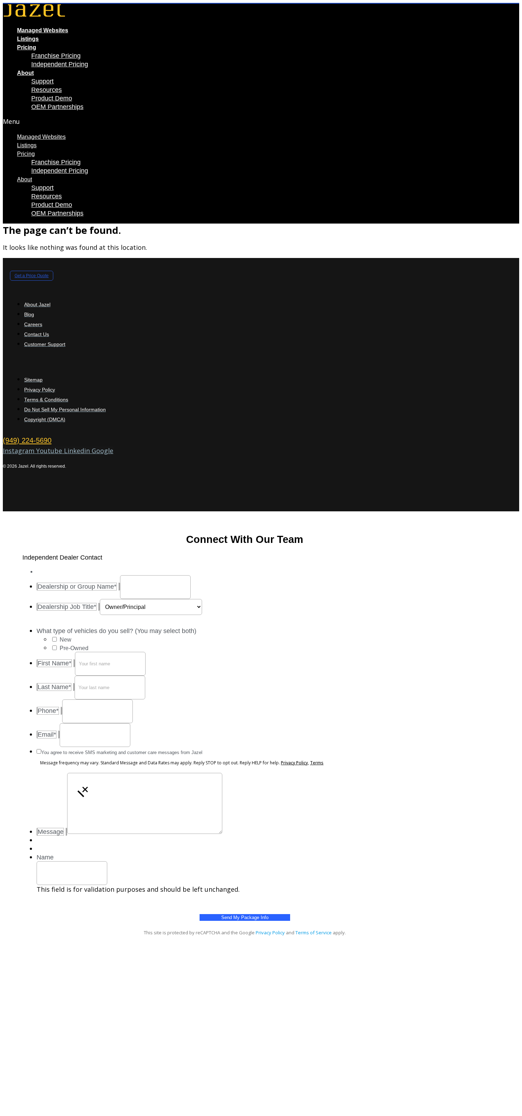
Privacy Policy (294, 763)
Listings (28, 39)
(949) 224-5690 (27, 440)
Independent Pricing (59, 64)
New (65, 640)
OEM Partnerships (57, 106)
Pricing (26, 47)
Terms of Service (313, 932)
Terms (316, 763)
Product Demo (51, 98)
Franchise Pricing (56, 55)
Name (45, 857)
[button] (166, 121)
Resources (46, 89)
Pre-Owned (74, 648)
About (25, 73)
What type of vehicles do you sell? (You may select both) (116, 630)
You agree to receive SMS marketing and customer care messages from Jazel (121, 752)
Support (42, 81)
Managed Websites (42, 30)
